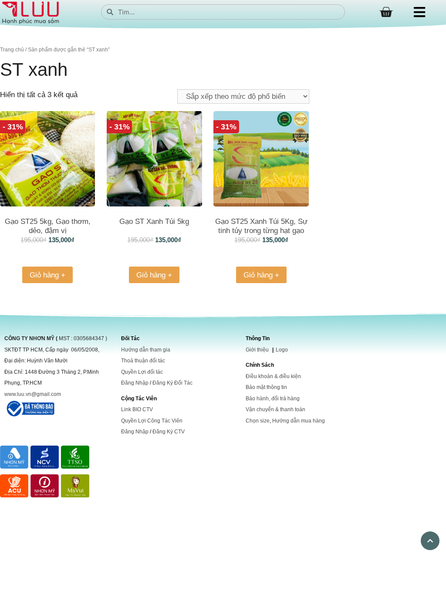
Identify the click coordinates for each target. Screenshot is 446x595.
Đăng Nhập (135, 383)
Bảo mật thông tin (266, 387)
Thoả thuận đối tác (143, 361)
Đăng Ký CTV (168, 432)
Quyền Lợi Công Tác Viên (151, 421)
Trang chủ (12, 50)
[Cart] (385, 12)
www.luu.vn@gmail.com (32, 394)
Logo (282, 350)
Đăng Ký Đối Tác (172, 383)
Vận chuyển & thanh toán (275, 409)
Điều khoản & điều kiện (273, 376)
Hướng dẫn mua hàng (298, 421)
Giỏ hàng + (47, 275)
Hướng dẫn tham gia (145, 350)
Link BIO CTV (137, 409)
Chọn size (258, 421)
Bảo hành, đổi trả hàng (273, 399)
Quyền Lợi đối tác (142, 372)
